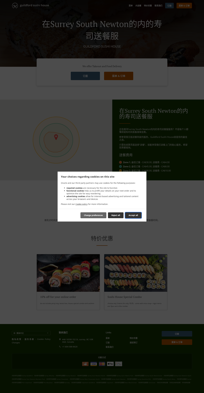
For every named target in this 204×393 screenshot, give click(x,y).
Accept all (133, 215)
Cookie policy (81, 204)
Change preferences (93, 215)
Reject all (115, 215)
